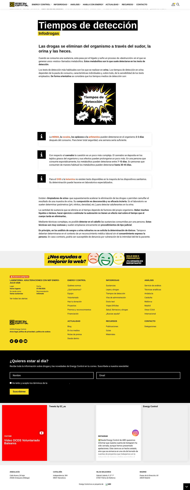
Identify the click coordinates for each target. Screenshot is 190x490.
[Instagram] (21, 341)
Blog (69, 326)
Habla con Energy (93, 4)
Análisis (74, 4)
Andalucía (149, 293)
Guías (108, 330)
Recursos (127, 4)
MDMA (55, 137)
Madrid (148, 306)
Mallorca (148, 302)
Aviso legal (14, 332)
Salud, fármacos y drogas (117, 310)
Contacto (141, 4)
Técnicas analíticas (153, 290)
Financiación (72, 314)
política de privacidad (27, 332)
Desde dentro (73, 338)
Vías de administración (116, 298)
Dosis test (110, 302)
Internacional (150, 314)
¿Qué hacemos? (74, 290)
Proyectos (71, 306)
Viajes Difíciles (112, 306)
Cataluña (148, 298)
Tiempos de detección (115, 293)
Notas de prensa (74, 334)
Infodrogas (60, 4)
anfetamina (94, 137)
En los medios (73, 330)
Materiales (110, 334)
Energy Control (41, 4)
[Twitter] (11, 341)
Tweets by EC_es (57, 406)
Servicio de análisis (153, 286)
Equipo (70, 293)
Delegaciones (150, 326)
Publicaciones (112, 326)
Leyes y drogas (112, 290)
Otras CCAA (150, 310)
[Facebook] (16, 341)
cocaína (66, 137)
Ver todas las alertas (19, 299)
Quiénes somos (74, 286)
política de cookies (43, 332)
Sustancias (111, 286)
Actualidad (112, 4)
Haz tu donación (74, 302)
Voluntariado (72, 298)
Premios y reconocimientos (79, 310)
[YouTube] (25, 341)
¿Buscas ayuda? (113, 314)
